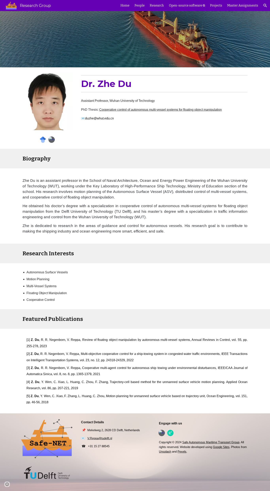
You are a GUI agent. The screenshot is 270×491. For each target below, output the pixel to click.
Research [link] (157, 5)
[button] (265, 5)
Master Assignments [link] (242, 5)
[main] (164, 83)
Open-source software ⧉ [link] (187, 5)
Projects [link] (216, 5)
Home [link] (125, 5)
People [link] (140, 5)
